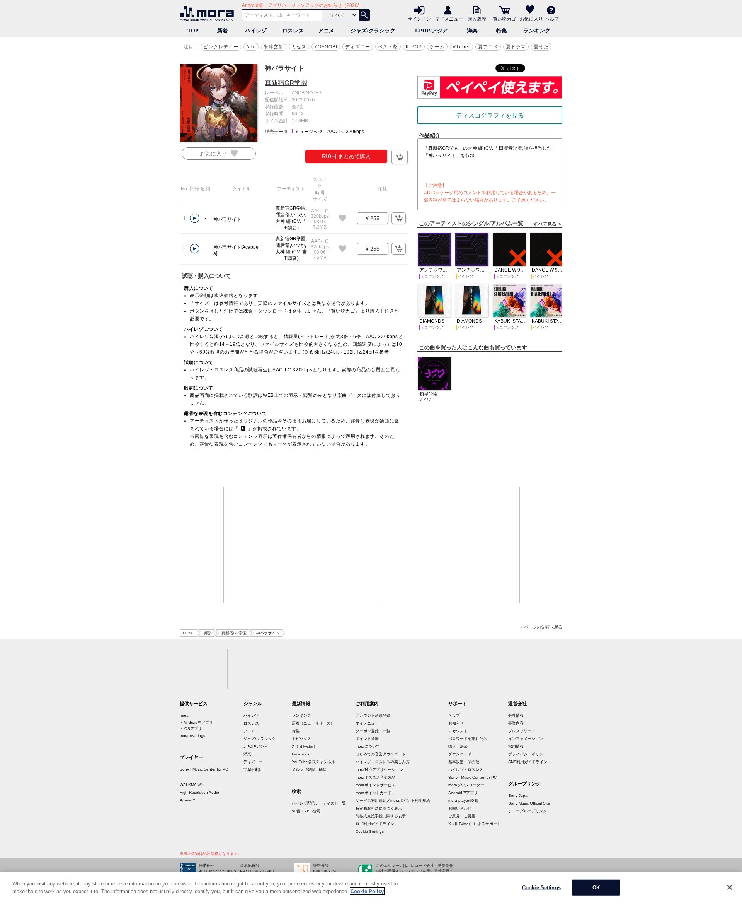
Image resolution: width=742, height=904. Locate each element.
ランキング (536, 31)
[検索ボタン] (364, 15)
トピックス (301, 739)
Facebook (301, 754)
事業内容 (516, 723)
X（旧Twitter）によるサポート (474, 824)
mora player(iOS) (463, 800)
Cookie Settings (370, 831)
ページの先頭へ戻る (543, 627)
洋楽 (472, 31)
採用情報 (516, 746)
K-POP (414, 47)
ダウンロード (459, 754)
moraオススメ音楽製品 (375, 777)
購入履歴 (477, 18)
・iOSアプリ (191, 728)
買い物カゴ (504, 18)
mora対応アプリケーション (379, 769)
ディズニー (357, 47)
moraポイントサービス (375, 785)
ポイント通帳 (367, 739)
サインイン (419, 18)
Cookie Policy (367, 891)
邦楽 (208, 633)
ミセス (298, 47)
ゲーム (437, 47)
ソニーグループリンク (527, 811)
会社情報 (516, 715)
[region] (371, 888)
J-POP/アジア (431, 31)
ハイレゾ (256, 31)
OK (596, 887)
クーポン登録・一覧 (373, 731)
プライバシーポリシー (527, 754)
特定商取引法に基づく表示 (379, 808)
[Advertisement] (292, 545)
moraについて (368, 746)
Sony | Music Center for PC (204, 769)
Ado (251, 47)
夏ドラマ (516, 47)
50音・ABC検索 (306, 811)
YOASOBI (325, 47)
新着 (222, 31)
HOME (188, 633)
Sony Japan (519, 795)
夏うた (541, 47)
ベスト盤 (388, 47)
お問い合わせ (459, 808)
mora (184, 715)
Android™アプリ (463, 793)
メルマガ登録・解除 (309, 769)
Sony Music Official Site (529, 803)
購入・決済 (458, 746)
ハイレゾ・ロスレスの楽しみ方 (383, 762)
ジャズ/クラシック (373, 31)
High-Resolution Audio (199, 792)
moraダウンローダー (466, 785)
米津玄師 (274, 47)
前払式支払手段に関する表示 (381, 816)
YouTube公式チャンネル (313, 762)
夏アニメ (488, 47)
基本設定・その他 (463, 762)
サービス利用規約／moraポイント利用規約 (393, 800)
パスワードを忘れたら (467, 739)
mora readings (192, 735)
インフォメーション (525, 739)
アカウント (458, 731)
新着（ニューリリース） (313, 723)
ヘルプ (552, 18)
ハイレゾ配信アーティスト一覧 (319, 803)
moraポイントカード (373, 793)
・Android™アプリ (196, 722)
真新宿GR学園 (286, 83)
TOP (193, 31)
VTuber (461, 47)
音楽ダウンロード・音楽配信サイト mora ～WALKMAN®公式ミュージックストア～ (209, 13)
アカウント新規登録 (373, 715)
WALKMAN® (191, 785)
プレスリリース (521, 731)
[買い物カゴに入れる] (399, 157)
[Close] (729, 887)
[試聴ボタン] (194, 218)
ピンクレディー (220, 47)
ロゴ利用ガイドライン (375, 824)
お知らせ (456, 723)
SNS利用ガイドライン (527, 762)
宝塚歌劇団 (253, 769)
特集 (501, 31)
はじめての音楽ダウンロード (381, 754)
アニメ (326, 31)
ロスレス (293, 31)
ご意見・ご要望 (461, 816)
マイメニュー (449, 18)
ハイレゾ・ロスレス (465, 769)
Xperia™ (187, 800)
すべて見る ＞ (547, 224)
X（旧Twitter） (304, 746)
